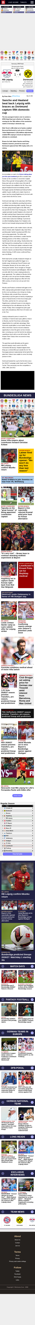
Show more (17, 795)
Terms (17, 1255)
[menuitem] (4, 2)
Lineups (5, 91)
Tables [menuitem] (23, 2)
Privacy (17, 1258)
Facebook (17, 1274)
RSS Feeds (17, 1277)
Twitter (17, 1271)
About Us (17, 1240)
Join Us (17, 1245)
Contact (17, 1243)
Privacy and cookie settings (17, 1261)
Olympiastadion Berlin (17, 66)
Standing (14, 91)
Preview (22, 91)
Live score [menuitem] (13, 2)
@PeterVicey (16, 96)
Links (17, 1280)
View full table (17, 854)
